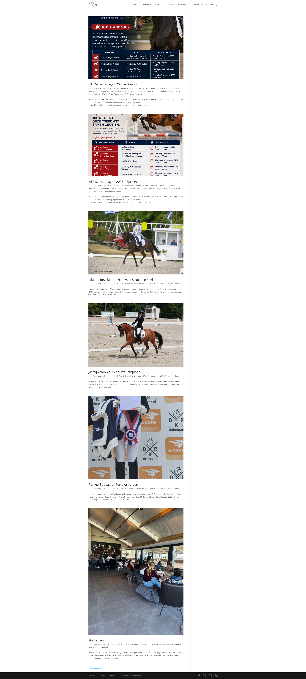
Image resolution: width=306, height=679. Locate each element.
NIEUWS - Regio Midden (169, 88)
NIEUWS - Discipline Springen (129, 186)
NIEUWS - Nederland (150, 88)
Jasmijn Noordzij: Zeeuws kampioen (114, 372)
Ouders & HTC (197, 5)
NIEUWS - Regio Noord (97, 91)
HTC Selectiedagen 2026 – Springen (114, 181)
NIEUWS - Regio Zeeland (157, 91)
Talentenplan (146, 5)
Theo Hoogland (99, 88)
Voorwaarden (183, 5)
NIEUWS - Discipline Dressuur (129, 88)
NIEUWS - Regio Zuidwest (132, 94)
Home (135, 5)
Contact (209, 5)
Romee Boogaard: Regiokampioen (113, 484)
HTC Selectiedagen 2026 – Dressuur (114, 84)
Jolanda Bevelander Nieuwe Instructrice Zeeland (123, 279)
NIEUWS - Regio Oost (138, 91)
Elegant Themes (108, 675)
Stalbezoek (96, 640)
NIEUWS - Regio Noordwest (118, 91)
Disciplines (170, 5)
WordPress (137, 675)
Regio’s (157, 5)
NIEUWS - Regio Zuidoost (111, 94)
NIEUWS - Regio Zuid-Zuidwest (161, 188)
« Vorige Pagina (94, 668)
